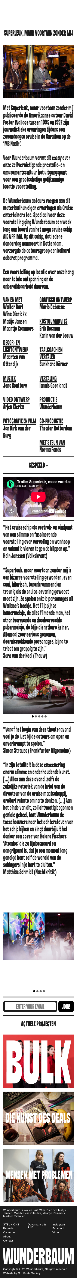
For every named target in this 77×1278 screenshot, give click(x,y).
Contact (8, 1240)
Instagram (58, 1224)
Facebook (58, 1228)
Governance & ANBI (37, 1226)
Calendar (9, 1232)
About (7, 1236)
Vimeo (56, 1232)
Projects (8, 1228)
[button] (33, 716)
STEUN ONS (11, 1224)
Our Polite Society (29, 1273)
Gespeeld (37, 465)
